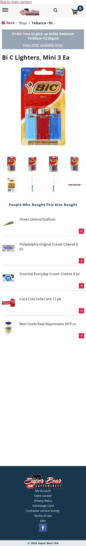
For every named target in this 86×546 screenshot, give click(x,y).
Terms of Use (43, 515)
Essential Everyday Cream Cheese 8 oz (50, 274)
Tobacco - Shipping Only (52, 23)
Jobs (43, 520)
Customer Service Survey (43, 510)
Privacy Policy (43, 500)
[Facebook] (43, 528)
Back (10, 22)
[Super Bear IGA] (30, 9)
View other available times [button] (43, 45)
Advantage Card (43, 505)
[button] (11, 164)
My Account (43, 490)
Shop (23, 23)
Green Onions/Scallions (38, 219)
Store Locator (43, 495)
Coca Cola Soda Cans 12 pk (40, 298)
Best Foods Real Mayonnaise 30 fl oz (48, 323)
